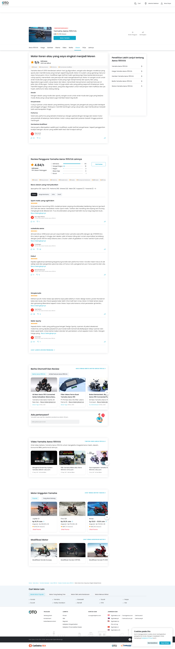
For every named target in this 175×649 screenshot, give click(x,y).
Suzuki (103, 599)
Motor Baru (35, 583)
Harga (43, 48)
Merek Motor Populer (37, 594)
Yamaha (57, 599)
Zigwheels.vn (115, 627)
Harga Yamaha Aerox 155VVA (122, 71)
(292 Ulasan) (97, 527)
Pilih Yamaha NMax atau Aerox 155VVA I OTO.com (71, 469)
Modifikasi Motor (98, 539)
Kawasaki (80, 599)
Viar (125, 603)
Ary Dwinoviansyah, (94, 404)
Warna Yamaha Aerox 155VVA (122, 86)
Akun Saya (167, 3)
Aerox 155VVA (33, 48)
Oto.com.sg (114, 624)
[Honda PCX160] (101, 550)
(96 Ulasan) (41, 527)
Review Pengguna (132, 34)
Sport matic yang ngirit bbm (42, 200)
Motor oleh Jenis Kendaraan (80, 594)
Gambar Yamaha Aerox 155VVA (123, 76)
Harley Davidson (59, 603)
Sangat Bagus (57, 166)
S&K (64, 618)
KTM (102, 603)
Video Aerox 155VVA (98, 441)
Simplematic (36, 293)
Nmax (91, 519)
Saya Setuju (165, 643)
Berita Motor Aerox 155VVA (95, 368)
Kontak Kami (47, 618)
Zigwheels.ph (115, 618)
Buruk (55, 173)
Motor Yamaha (64, 38)
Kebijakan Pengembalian (70, 624)
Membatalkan (152, 643)
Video (64, 48)
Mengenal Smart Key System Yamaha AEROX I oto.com (42, 469)
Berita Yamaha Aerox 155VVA (122, 81)
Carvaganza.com (127, 615)
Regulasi (65, 621)
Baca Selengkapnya (38, 213)
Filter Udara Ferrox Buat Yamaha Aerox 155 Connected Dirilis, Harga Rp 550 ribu (71, 395)
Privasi (65, 615)
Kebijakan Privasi (147, 638)
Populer (34, 498)
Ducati (32, 603)
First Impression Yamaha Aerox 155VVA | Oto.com (99, 469)
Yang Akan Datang (49, 498)
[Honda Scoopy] (44, 550)
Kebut (33, 256)
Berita (71, 48)
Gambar (50, 48)
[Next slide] (107, 392)
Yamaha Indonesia (44, 583)
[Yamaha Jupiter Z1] (44, 509)
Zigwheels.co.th (115, 630)
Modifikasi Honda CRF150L (70, 560)
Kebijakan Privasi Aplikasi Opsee (72, 627)
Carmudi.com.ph (127, 618)
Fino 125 (64, 519)
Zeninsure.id (138, 615)
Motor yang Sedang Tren (57, 594)
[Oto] (5, 3)
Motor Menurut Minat (101, 594)
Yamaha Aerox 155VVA (119, 66)
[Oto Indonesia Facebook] (130, 639)
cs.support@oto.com (94, 615)
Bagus (55, 168)
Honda (32, 599)
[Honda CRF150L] (72, 550)
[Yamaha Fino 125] (72, 509)
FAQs (84, 48)
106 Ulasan (62, 34)
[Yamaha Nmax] (101, 509)
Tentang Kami (48, 615)
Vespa (126, 599)
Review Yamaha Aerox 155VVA (66, 583)
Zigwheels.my (115, 621)
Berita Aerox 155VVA (38, 374)
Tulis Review (98, 164)
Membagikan (143, 34)
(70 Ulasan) (69, 527)
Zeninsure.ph (139, 618)
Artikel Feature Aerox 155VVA (58, 374)
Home (30, 583)
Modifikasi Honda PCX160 (98, 560)
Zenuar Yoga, (35, 404)
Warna (57, 48)
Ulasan (77, 48)
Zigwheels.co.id (115, 615)
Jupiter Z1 (35, 519)
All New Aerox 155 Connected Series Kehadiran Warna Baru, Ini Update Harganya (43, 395)
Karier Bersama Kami (50, 621)
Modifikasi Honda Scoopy (42, 560)
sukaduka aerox (37, 228)
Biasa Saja (56, 171)
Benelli (79, 603)
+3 (95, 189)
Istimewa (56, 164)
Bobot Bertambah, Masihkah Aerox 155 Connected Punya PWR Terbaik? (100, 395)
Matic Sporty (36, 321)
